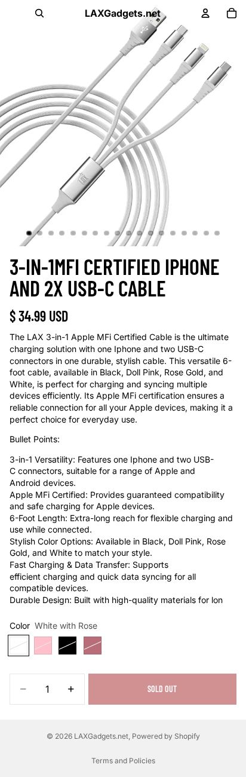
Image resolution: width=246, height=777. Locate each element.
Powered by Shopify (166, 736)
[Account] (205, 13)
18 (217, 233)
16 (195, 233)
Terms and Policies (123, 760)
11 (139, 233)
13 (161, 233)
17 (206, 233)
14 (173, 233)
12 (150, 233)
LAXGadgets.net (101, 736)
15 (184, 233)
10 (128, 233)
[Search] (39, 13)
